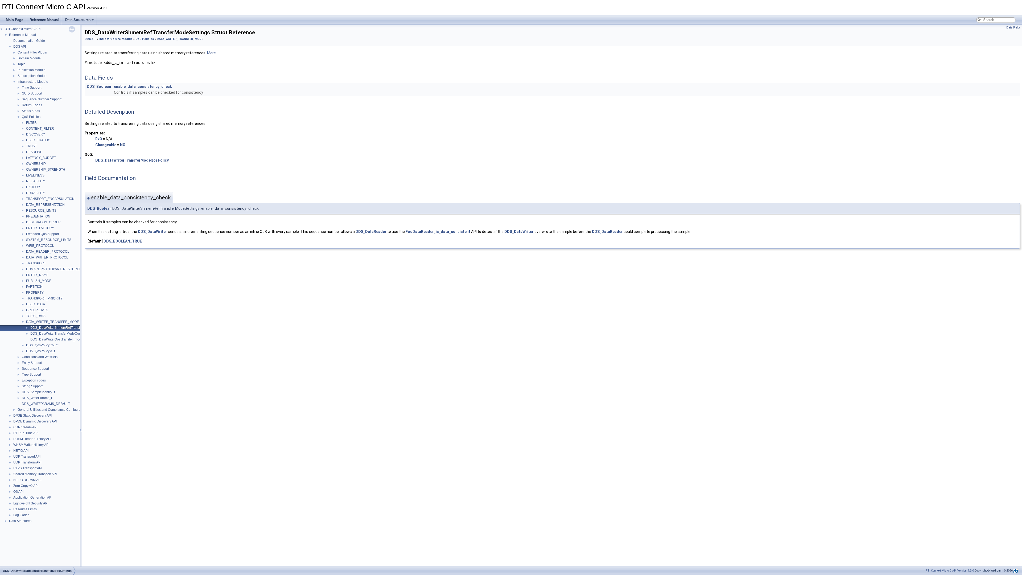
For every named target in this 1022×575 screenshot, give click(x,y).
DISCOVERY (35, 134)
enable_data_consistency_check (143, 86)
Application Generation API (32, 497)
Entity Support (32, 363)
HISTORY (33, 187)
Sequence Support (35, 369)
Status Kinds (31, 111)
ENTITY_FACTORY (40, 228)
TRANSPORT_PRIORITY (44, 298)
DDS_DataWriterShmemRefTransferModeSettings (66, 328)
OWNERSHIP (36, 164)
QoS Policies (31, 117)
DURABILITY (35, 193)
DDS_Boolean (99, 86)
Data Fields (1013, 27)
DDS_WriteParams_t (37, 398)
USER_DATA (35, 304)
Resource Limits (25, 509)
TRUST (31, 146)
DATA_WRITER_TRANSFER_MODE (52, 322)
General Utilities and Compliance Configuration (52, 410)
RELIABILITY (35, 181)
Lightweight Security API (30, 503)
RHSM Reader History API (32, 439)
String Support (32, 386)
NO (122, 145)
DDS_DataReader (371, 231)
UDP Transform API (27, 462)
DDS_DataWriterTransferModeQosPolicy (59, 333)
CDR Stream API (25, 427)
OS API (18, 492)
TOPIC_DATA (36, 316)
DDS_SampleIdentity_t (38, 392)
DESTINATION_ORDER (43, 222)
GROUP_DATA (37, 310)
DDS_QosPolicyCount (42, 345)
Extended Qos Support (42, 234)
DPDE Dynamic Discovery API (35, 421)
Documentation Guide (29, 41)
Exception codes (34, 380)
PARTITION (34, 287)
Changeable (105, 145)
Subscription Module (32, 76)
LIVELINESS (35, 175)
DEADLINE (34, 152)
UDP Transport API (26, 456)
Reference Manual (44, 20)
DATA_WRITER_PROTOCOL (47, 257)
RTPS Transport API (27, 468)
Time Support (31, 87)
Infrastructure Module (33, 82)
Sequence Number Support (41, 99)
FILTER (31, 123)
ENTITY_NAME (37, 275)
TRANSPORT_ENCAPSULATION (50, 199)
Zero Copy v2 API (25, 486)
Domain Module (29, 58)
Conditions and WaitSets (39, 357)
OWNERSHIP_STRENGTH (45, 169)
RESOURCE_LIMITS (41, 210)
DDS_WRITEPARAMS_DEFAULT (46, 404)
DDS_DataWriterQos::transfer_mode (56, 339)
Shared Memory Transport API (35, 474)
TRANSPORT (36, 263)
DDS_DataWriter (152, 231)
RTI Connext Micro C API (22, 29)
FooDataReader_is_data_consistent (438, 231)
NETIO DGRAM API (27, 480)
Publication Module (32, 70)
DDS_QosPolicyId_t (40, 351)
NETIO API (20, 451)
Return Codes (32, 105)
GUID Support (32, 93)
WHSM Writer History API (31, 445)
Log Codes (21, 515)
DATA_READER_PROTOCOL (47, 251)
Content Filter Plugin (32, 52)
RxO (98, 139)
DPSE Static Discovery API (32, 415)
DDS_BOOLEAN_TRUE (123, 241)
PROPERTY (35, 292)
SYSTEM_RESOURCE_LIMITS (48, 240)
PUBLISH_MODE (38, 281)
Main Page (14, 20)
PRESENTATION (38, 216)
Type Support (31, 374)
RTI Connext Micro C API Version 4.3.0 (950, 570)
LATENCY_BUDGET (41, 158)
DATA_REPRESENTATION (45, 205)
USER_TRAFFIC (38, 140)
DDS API (19, 46)
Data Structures (77, 20)
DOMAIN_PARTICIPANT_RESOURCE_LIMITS (59, 269)
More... (212, 53)
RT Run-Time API (25, 433)
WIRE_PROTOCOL (40, 246)
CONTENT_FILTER (40, 128)
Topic (21, 64)
